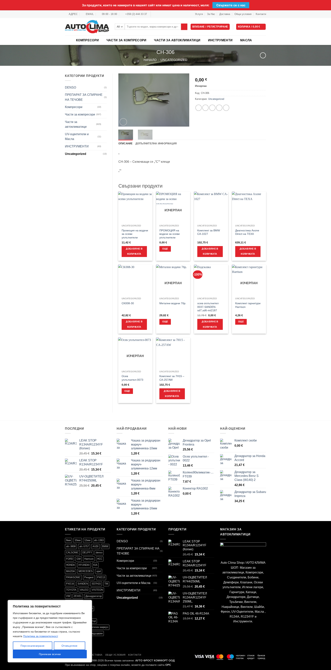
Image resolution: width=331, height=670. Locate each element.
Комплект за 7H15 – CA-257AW (171, 378)
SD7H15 (96, 583)
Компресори (87, 40)
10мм (78, 540)
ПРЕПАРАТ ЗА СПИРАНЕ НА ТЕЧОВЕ (83, 97)
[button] (251, 27)
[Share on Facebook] (198, 108)
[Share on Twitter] (205, 108)
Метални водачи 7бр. (172, 303)
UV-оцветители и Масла (77, 137)
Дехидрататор (93, 596)
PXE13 (101, 577)
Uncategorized (174, 60)
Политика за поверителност (40, 636)
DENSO (70, 87)
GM (79, 558)
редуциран (96, 633)
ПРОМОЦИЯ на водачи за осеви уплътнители (169, 234)
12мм (87, 540)
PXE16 (70, 583)
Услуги (199, 14)
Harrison (88, 558)
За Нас (211, 14)
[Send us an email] (161, 14)
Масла (246, 40)
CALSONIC (72, 552)
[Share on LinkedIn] (226, 108)
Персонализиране (32, 645)
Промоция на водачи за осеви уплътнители (135, 234)
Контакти (261, 14)
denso (99, 552)
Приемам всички (50, 654)
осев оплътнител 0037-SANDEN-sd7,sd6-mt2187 (208, 307)
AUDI (95, 546)
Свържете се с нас (230, 5)
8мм (68, 540)
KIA (95, 564)
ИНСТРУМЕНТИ (220, 40)
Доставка (224, 14)
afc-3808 (71, 546)
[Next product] (263, 55)
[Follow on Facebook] (154, 14)
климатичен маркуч (97, 627)
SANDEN (83, 583)
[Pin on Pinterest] (219, 108)
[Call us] (165, 14)
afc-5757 (84, 546)
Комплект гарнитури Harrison (248, 305)
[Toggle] (104, 107)
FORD (69, 558)
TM (106, 583)
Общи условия (243, 14)
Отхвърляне (69, 645)
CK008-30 (128, 303)
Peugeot (88, 577)
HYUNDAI (84, 564)
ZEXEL (78, 596)
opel (98, 571)
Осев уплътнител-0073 (132, 378)
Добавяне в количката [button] (134, 251)
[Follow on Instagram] (158, 14)
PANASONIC (73, 577)
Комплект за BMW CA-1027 (208, 232)
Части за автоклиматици (177, 40)
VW (68, 596)
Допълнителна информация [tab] (156, 143)
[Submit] (184, 27)
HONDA (70, 564)
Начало (150, 60)
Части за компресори (127, 40)
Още (165, 249)
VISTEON (97, 589)
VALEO (84, 589)
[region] (50, 631)
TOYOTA (71, 589)
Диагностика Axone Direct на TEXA (247, 232)
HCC (99, 558)
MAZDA (70, 571)
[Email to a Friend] (212, 108)
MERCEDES (86, 571)
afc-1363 (99, 540)
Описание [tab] (125, 143)
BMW (105, 546)
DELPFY (87, 552)
